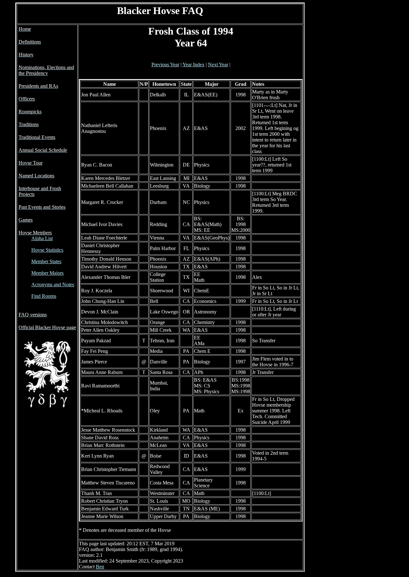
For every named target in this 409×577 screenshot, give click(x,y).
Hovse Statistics (47, 250)
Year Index (193, 64)
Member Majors (47, 273)
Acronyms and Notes (52, 284)
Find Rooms (43, 296)
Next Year (218, 64)
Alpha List (42, 238)
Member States (46, 261)
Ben (100, 566)
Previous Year (165, 64)
